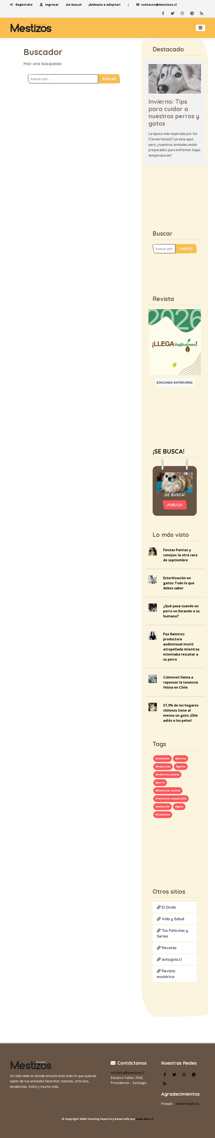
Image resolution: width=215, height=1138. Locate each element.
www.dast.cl (144, 1119)
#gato (179, 806)
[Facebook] (162, 13)
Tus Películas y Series (172, 933)
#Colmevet (162, 814)
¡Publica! (175, 505)
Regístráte (24, 4)
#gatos (181, 766)
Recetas (169, 947)
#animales (162, 758)
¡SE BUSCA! (168, 451)
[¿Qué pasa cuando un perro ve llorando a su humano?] (152, 607)
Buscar (109, 79)
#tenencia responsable (171, 798)
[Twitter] (172, 13)
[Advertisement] (177, 195)
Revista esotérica (166, 974)
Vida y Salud (172, 918)
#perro (160, 782)
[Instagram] (182, 13)
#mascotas (162, 766)
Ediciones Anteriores (175, 382)
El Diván (168, 907)
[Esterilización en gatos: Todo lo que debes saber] (152, 579)
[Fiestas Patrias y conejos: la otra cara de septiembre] (152, 551)
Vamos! (186, 249)
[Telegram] (191, 13)
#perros (180, 758)
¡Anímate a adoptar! (104, 4)
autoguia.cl (171, 959)
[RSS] (201, 13)
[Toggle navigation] (200, 28)
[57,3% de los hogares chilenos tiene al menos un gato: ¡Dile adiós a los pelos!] (152, 706)
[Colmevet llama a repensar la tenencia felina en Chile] (152, 678)
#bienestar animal (167, 790)
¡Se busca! (73, 4)
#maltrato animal (167, 774)
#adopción (162, 806)
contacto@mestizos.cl (159, 4)
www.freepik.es (187, 1103)
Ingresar (52, 4)
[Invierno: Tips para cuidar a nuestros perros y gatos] (174, 78)
